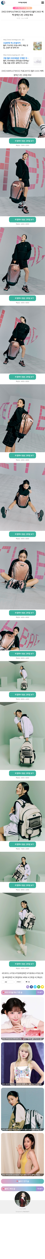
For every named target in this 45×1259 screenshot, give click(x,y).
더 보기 (40, 992)
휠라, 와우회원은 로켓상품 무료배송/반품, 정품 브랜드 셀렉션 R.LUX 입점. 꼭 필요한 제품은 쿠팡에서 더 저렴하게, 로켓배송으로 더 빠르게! (16, 62)
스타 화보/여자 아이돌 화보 (22, 8)
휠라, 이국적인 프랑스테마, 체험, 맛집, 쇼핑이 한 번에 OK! (15, 47)
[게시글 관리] (11, 982)
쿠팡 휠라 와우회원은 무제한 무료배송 (16, 58)
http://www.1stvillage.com (12, 40)
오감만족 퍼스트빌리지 (12, 43)
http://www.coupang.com (11, 55)
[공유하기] (9, 982)
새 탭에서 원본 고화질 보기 (24, 141)
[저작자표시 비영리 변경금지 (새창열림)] (35, 982)
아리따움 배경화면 (22, 2)
